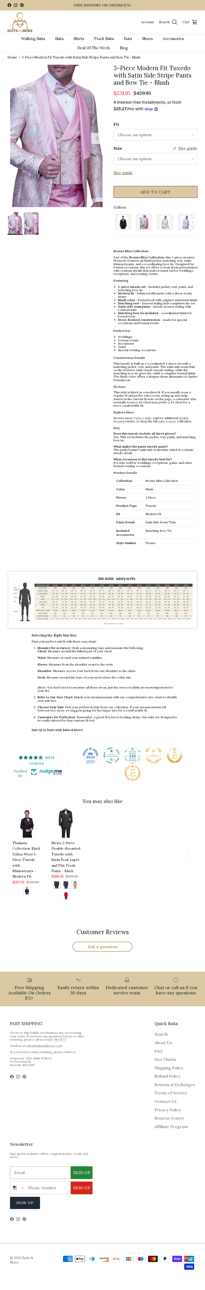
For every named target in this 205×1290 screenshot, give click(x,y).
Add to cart (155, 191)
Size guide (123, 172)
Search (161, 1034)
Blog (124, 47)
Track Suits (104, 38)
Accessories (173, 38)
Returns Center (169, 1118)
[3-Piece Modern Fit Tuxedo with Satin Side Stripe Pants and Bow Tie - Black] (123, 222)
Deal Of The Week (93, 47)
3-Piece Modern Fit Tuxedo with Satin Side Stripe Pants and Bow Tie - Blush (81, 57)
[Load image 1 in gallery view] (55, 136)
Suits (59, 38)
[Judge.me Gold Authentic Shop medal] (154, 755)
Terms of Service (170, 1092)
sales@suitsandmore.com (44, 1046)
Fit (116, 124)
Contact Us (165, 1101)
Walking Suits (33, 38)
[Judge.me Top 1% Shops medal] (174, 755)
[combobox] (18, 1188)
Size (118, 148)
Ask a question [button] (103, 946)
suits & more (167, 421)
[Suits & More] (20, 22)
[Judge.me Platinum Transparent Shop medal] (112, 755)
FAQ (158, 1051)
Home (12, 57)
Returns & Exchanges (174, 1084)
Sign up (25, 1203)
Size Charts (165, 1059)
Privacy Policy (167, 1109)
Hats (128, 38)
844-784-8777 (56, 1039)
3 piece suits (142, 418)
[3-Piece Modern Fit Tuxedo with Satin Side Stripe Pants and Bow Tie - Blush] (144, 222)
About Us (163, 1042)
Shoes (147, 38)
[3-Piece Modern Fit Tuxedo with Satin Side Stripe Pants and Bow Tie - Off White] (165, 222)
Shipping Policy (168, 1067)
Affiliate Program (171, 1126)
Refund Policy (167, 1076)
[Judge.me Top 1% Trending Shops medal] (132, 773)
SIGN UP (81, 1172)
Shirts (79, 38)
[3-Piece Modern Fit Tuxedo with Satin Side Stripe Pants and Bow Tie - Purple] (186, 222)
